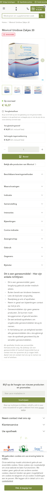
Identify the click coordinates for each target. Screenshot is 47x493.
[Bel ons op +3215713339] (28, 9)
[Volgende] (42, 60)
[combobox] (20, 15)
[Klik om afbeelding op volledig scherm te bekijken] (23, 60)
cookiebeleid (7, 481)
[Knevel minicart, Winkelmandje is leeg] (33, 9)
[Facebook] (21, 438)
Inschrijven (23, 399)
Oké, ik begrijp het (23, 487)
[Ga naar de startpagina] (16, 8)
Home (4, 22)
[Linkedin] (26, 438)
